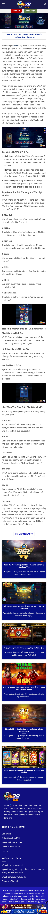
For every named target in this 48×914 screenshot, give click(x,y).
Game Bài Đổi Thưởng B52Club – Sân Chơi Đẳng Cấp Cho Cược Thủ (24, 566)
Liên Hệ (5, 851)
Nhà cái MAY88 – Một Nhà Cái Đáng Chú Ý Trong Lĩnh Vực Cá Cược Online (24, 688)
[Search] (45, 4)
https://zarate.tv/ (17, 865)
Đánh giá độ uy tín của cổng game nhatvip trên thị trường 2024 (24, 730)
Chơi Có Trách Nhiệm (11, 847)
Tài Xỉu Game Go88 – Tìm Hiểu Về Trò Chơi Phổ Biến (24, 648)
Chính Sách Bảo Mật (11, 838)
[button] (3, 4)
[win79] (24, 4)
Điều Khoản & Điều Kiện (12, 842)
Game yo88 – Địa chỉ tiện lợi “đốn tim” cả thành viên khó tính (24, 772)
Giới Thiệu (6, 834)
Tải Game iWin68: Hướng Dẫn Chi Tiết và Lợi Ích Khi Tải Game (24, 607)
